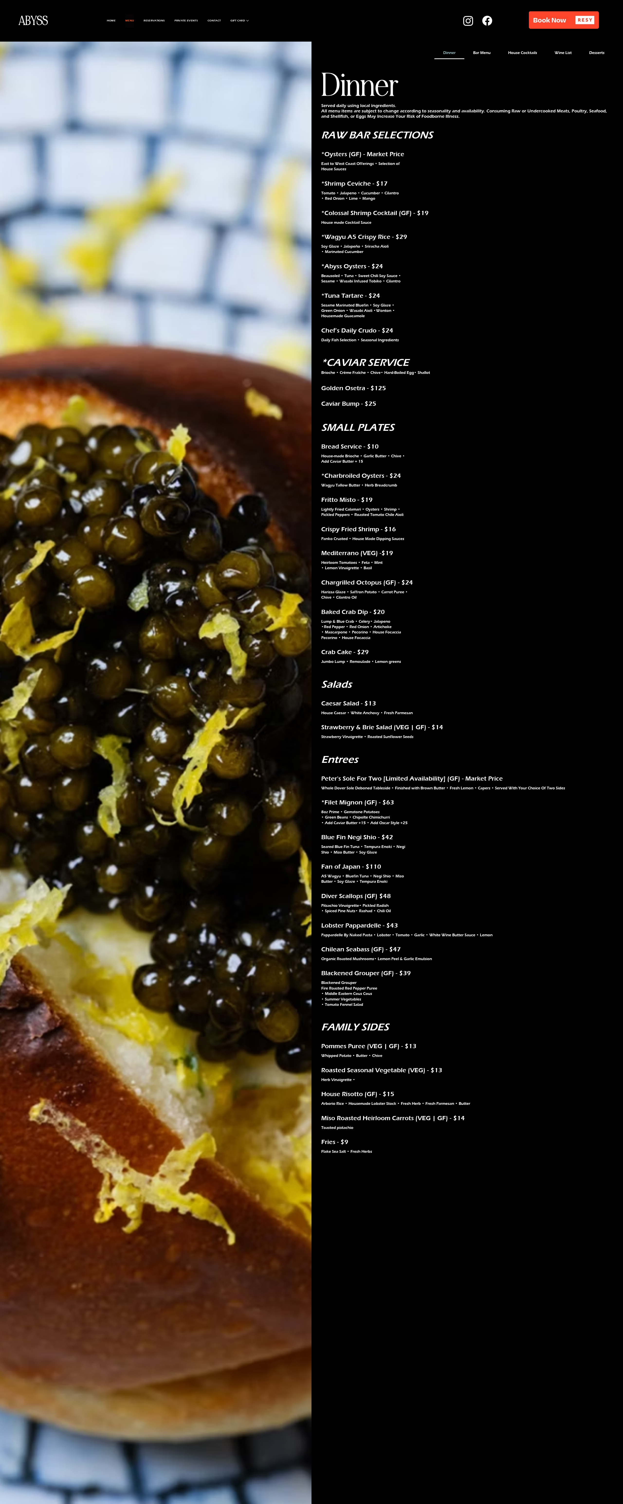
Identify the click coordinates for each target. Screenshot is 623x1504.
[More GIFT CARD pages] (247, 20)
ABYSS (33, 21)
